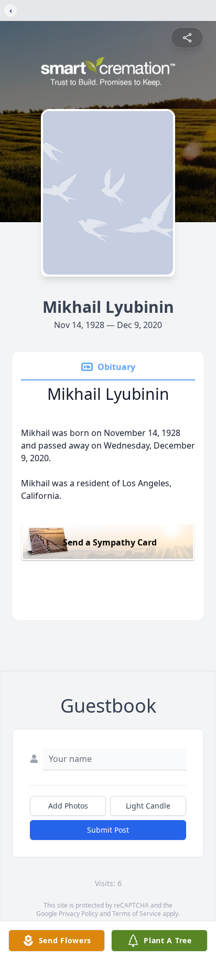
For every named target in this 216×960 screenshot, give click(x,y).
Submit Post (108, 830)
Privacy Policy (78, 913)
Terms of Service (136, 913)
